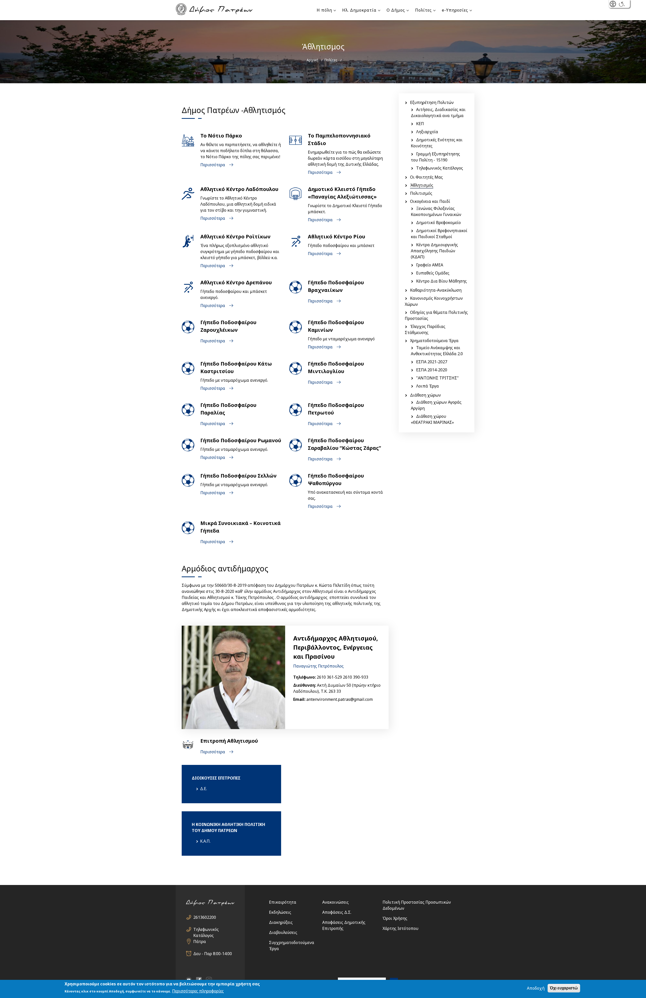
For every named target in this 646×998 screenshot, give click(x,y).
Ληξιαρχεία (427, 131)
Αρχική (312, 60)
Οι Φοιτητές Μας (426, 177)
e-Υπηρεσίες (455, 10)
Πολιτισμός (421, 193)
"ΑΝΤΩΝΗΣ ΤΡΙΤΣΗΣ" (437, 378)
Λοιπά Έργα (427, 386)
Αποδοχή (536, 988)
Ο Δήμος (396, 10)
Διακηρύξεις (281, 922)
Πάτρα (199, 941)
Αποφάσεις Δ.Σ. (336, 912)
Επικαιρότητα (282, 902)
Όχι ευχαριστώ (564, 988)
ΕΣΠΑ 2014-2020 (431, 370)
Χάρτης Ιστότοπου (400, 928)
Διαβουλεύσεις (283, 932)
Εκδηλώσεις (280, 912)
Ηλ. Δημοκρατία (359, 10)
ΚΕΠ (420, 123)
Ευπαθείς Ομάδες (432, 273)
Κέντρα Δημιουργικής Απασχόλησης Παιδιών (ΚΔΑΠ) (434, 251)
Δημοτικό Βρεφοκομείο (438, 222)
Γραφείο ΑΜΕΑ (429, 265)
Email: (299, 699)
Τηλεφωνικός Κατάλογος (439, 168)
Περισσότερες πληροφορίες (198, 991)
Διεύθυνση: (304, 685)
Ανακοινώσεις (335, 902)
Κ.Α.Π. (205, 841)
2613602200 (204, 917)
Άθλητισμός (421, 185)
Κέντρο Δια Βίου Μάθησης (441, 281)
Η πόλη (324, 10)
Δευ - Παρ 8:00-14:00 (212, 953)
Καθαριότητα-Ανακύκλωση (436, 290)
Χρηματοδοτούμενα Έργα (434, 340)
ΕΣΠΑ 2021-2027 (431, 362)
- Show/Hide (613, 4)
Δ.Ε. (203, 788)
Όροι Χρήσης (395, 918)
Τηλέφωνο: (304, 677)
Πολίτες (423, 10)
